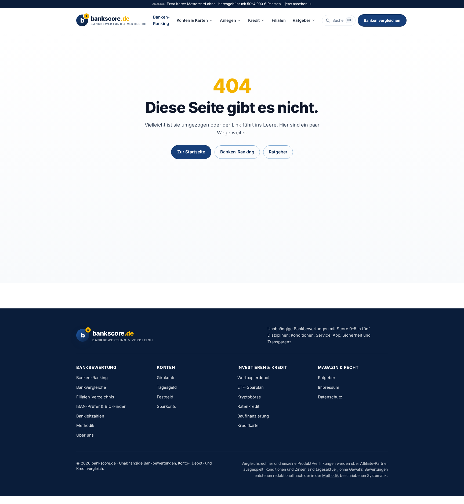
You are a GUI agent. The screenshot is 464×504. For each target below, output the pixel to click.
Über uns (85, 435)
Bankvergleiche (91, 387)
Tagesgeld (167, 387)
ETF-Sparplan (250, 387)
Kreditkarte (248, 425)
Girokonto (166, 377)
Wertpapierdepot (253, 377)
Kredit (254, 20)
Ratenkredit (248, 406)
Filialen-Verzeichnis (95, 396)
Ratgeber (301, 20)
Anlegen (228, 20)
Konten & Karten (192, 20)
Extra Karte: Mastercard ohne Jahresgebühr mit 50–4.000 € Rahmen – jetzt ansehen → (239, 4)
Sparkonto (166, 406)
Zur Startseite (191, 151)
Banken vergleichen (382, 20)
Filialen (279, 20)
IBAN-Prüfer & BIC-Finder (101, 406)
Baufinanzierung (253, 416)
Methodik (85, 425)
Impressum (328, 387)
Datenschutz (330, 396)
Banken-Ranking (161, 20)
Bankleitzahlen (90, 416)
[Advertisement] (232, 216)
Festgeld (165, 396)
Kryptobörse (249, 396)
